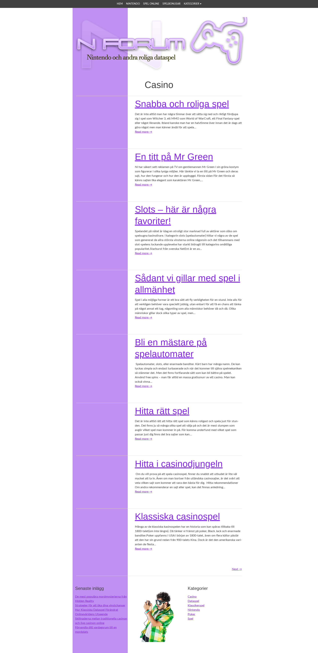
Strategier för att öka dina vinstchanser (100, 605)
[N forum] (159, 70)
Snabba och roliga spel (182, 104)
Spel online (151, 4)
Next (237, 569)
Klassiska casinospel (177, 516)
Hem (120, 4)
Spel (190, 618)
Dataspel (193, 601)
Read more (143, 131)
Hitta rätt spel (162, 411)
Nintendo (133, 4)
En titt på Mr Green (174, 157)
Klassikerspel (196, 605)
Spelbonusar (171, 4)
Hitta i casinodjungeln (179, 464)
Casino (192, 596)
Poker (191, 614)
